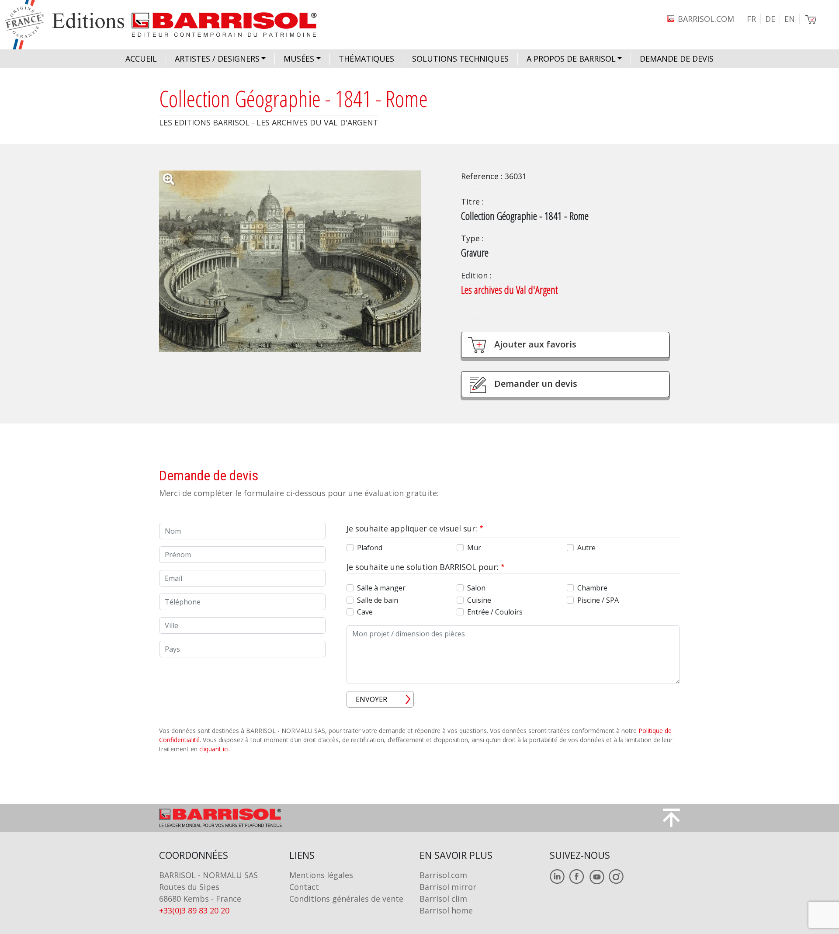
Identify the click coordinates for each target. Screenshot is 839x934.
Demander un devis (535, 383)
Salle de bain (377, 600)
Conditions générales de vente (346, 898)
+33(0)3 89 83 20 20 (194, 910)
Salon (476, 588)
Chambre (592, 588)
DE (770, 19)
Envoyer (371, 699)
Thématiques (366, 58)
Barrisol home (446, 910)
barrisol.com (706, 19)
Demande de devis (677, 58)
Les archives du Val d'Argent (509, 289)
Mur (474, 547)
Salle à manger (381, 588)
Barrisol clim (443, 898)
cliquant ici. (214, 749)
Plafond (369, 547)
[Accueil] (168, 24)
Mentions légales (321, 875)
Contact (304, 887)
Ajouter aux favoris (535, 344)
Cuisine (479, 600)
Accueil (141, 58)
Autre (586, 547)
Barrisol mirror (448, 887)
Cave (365, 612)
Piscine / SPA (598, 600)
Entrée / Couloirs (495, 612)
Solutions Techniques (460, 58)
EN (789, 19)
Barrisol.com (443, 875)
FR (751, 19)
